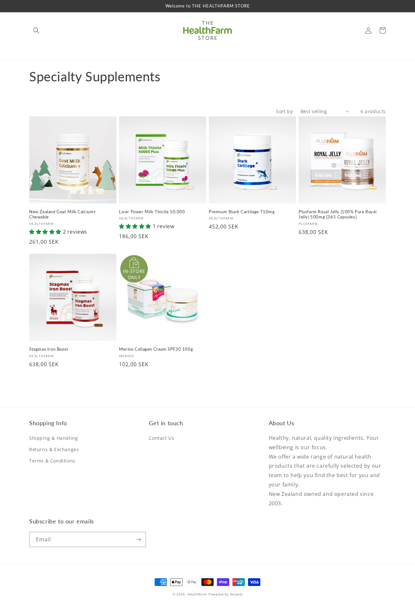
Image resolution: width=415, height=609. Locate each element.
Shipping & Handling (53, 438)
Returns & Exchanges (54, 449)
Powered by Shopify (225, 594)
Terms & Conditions (52, 461)
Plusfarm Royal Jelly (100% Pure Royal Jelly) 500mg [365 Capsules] (337, 214)
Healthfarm (197, 594)
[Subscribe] (138, 539)
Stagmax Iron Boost (48, 349)
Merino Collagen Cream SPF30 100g (156, 349)
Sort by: (285, 111)
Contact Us (161, 438)
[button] (36, 30)
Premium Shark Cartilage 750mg (242, 211)
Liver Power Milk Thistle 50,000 (152, 211)
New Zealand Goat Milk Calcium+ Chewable (62, 214)
